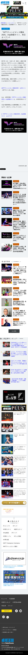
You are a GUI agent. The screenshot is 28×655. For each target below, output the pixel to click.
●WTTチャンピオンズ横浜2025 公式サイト (13, 88)
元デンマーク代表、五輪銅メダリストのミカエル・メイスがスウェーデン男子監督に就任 (19, 363)
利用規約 (15, 629)
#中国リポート (7, 529)
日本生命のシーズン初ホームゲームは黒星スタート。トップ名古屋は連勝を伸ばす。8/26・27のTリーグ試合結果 (19, 345)
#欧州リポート (18, 529)
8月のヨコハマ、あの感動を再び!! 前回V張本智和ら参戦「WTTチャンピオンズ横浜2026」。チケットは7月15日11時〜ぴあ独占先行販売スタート (19, 199)
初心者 (4, 605)
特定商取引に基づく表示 (7, 632)
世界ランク (15, 14)
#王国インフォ (7, 536)
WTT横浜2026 (16, 181)
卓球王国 (3, 23)
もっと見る (14, 331)
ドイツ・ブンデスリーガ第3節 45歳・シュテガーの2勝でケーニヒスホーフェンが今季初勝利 (19, 354)
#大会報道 (6, 532)
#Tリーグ (14, 532)
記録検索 (12, 598)
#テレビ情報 (17, 536)
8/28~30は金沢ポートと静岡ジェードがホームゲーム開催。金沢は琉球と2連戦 (19, 371)
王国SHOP (6, 611)
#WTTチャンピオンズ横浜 (10, 546)
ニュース (2, 14)
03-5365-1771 (7, 649)
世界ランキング (6, 602)
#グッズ (15, 526)
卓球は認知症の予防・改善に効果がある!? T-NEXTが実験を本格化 (19, 303)
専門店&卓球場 (22, 14)
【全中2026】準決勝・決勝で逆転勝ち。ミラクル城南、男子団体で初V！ (19, 380)
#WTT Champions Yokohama (11, 543)
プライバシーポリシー (7, 629)
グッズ (10, 14)
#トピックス (6, 526)
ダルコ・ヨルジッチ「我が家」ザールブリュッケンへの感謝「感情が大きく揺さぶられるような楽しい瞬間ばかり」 (19, 270)
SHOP (6, 14)
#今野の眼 (6, 539)
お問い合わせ (5, 627)
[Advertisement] (14, 149)
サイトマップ (12, 627)
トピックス (11, 23)
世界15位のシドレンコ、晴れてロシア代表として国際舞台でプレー (19, 323)
